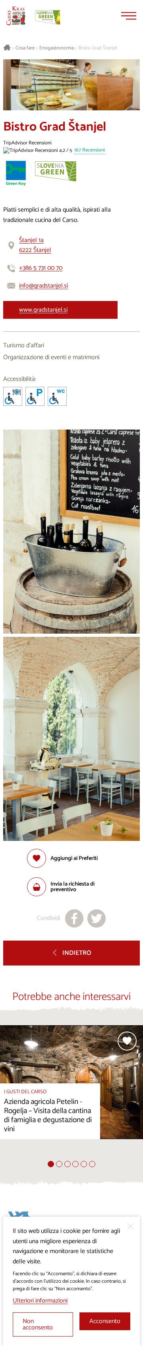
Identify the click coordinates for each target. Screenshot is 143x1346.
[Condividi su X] (96, 918)
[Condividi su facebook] (74, 918)
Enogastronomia (56, 48)
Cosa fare (25, 48)
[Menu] (129, 16)
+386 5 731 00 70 (40, 268)
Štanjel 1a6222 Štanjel (35, 245)
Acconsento (104, 1321)
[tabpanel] (71, 1093)
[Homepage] (15, 15)
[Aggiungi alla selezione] (127, 1041)
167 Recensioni (89, 150)
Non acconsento (38, 1324)
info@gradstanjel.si (43, 285)
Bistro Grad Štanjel (97, 48)
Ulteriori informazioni (40, 1300)
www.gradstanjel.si (43, 310)
